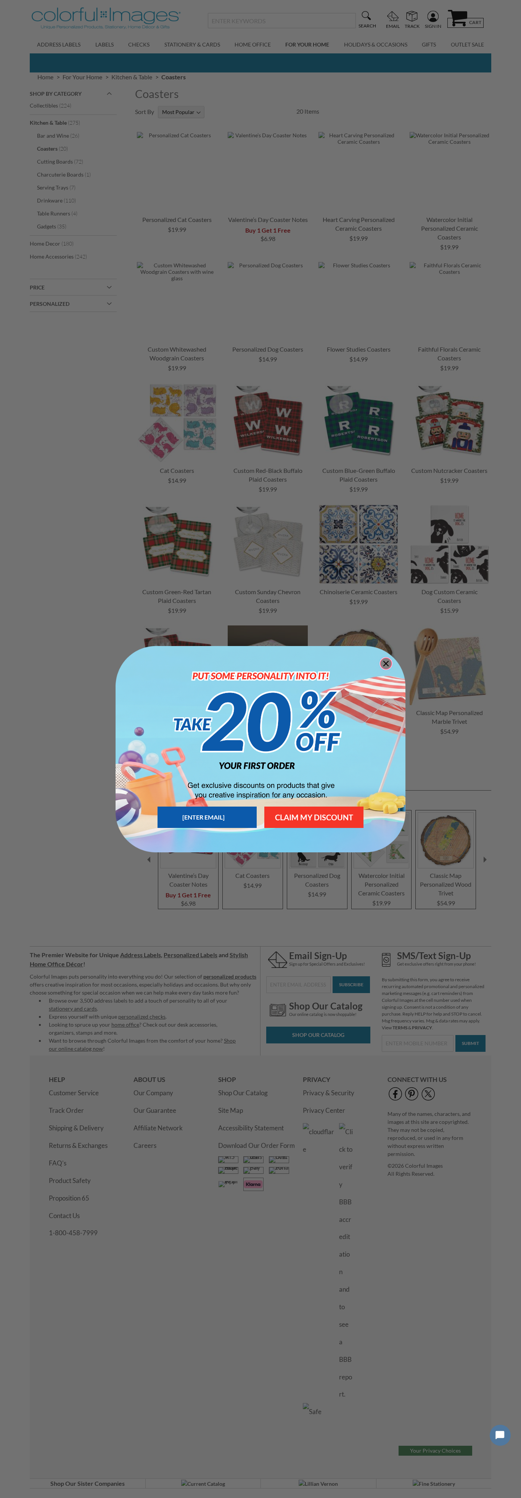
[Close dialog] (386, 663)
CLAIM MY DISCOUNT (314, 817)
